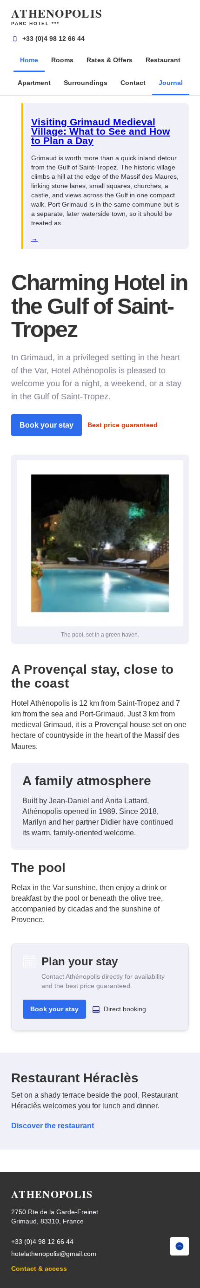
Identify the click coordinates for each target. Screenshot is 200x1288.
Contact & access (39, 1268)
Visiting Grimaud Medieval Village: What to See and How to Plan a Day (100, 131)
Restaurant (163, 60)
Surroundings (85, 82)
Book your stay (46, 425)
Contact (133, 82)
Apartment (34, 82)
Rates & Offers (110, 60)
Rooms (62, 60)
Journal (171, 82)
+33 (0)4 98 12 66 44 (53, 38)
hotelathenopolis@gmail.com (53, 1253)
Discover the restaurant (52, 1126)
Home (29, 60)
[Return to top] (179, 1246)
